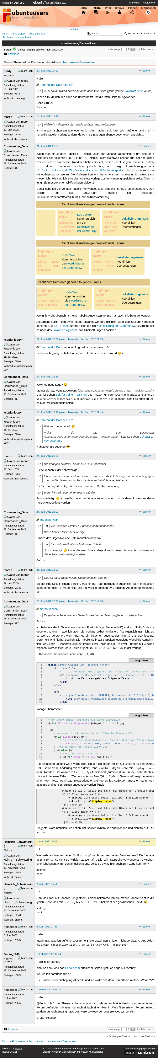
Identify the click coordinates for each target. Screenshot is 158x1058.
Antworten (13, 54)
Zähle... (18, 361)
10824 (17, 975)
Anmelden (134, 2)
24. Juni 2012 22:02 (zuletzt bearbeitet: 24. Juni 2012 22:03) (69, 339)
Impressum (82, 1051)
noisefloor (10, 927)
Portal (83, 8)
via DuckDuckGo (146, 33)
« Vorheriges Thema (118, 1036)
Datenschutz (68, 1051)
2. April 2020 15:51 (46, 884)
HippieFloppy (13, 340)
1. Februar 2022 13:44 (48, 954)
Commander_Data (16, 146)
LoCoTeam (84, 214)
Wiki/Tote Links (134, 91)
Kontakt (56, 1051)
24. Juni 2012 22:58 (47, 455)
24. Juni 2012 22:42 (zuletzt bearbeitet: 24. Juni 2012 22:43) (69, 412)
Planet (132, 8)
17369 (17, 134)
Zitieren (147, 70)
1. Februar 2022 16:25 (48, 989)
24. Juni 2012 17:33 (47, 70)
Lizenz (46, 1051)
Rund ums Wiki (37, 33)
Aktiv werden (19, 33)
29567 (17, 940)
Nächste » (147, 49)
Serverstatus (96, 1051)
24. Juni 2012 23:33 (47, 511)
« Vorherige (114, 49)
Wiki (108, 8)
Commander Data (51, 85)
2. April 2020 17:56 (46, 926)
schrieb (67, 85)
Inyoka (18, 1048)
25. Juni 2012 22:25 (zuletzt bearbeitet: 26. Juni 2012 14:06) (69, 601)
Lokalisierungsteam (135, 219)
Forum (96, 8)
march (8, 117)
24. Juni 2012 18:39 (47, 116)
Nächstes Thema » (144, 1036)
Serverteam (72, 968)
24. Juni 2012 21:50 (47, 146)
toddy (7, 71)
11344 (17, 872)
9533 (17, 93)
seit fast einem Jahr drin (72, 395)
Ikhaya (119, 8)
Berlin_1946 (11, 954)
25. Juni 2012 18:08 (47, 569)
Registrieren (149, 2)
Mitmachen (148, 8)
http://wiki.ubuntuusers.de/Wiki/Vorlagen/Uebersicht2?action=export (78, 170)
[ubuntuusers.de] (26, 16)
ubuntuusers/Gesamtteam (16, 37)
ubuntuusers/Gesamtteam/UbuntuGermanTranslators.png (115, 391)
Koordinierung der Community (115, 326)
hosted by (8, 2)
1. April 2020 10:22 (46, 841)
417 (16, 168)
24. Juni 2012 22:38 (47, 376)
